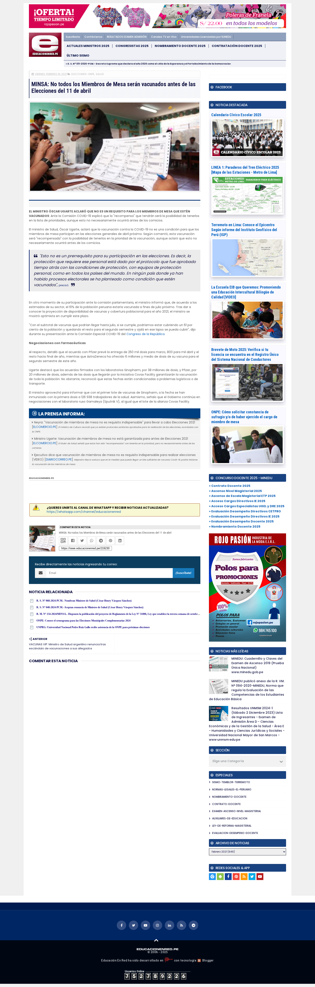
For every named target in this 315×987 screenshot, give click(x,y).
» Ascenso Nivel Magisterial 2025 (235, 491)
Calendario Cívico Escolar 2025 (236, 115)
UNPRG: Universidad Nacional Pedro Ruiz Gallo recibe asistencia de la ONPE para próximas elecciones (93, 627)
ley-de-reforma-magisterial (231, 826)
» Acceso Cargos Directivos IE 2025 (237, 501)
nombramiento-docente (229, 797)
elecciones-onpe (82, 74)
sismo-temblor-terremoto (231, 782)
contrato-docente (226, 804)
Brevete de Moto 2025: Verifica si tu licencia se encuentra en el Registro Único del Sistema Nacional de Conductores (245, 354)
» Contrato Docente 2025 (229, 486)
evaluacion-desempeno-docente (235, 833)
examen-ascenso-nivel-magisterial (236, 811)
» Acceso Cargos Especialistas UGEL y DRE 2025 (246, 506)
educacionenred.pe (41, 478)
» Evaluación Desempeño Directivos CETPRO (245, 511)
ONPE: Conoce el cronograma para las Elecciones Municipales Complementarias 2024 (83, 620)
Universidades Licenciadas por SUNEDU (206, 37)
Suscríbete (73, 37)
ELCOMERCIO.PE (44, 427)
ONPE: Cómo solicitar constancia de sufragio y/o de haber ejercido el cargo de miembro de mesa (244, 417)
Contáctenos (93, 37)
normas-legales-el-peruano (231, 789)
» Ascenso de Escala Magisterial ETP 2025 (242, 496)
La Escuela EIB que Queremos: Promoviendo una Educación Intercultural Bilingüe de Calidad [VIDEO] (246, 292)
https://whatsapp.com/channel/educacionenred (84, 512)
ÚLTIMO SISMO (78, 55)
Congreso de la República (145, 334)
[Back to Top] (156, 940)
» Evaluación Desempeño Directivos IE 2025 (244, 516)
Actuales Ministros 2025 (88, 46)
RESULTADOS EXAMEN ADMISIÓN (127, 37)
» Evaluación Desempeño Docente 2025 (241, 521)
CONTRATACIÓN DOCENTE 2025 (237, 46)
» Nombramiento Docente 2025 (234, 526)
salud (100, 74)
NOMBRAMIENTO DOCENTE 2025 (180, 46)
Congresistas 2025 (132, 46)
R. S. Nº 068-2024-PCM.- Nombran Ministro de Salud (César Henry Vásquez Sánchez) (84, 600)
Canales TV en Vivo (164, 37)
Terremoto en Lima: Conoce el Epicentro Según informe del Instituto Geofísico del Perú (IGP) (244, 230)
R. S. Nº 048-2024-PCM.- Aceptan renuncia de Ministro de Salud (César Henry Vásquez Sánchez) (89, 607)
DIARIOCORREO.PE (59, 459)
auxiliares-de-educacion (229, 818)
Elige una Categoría (228, 761)
